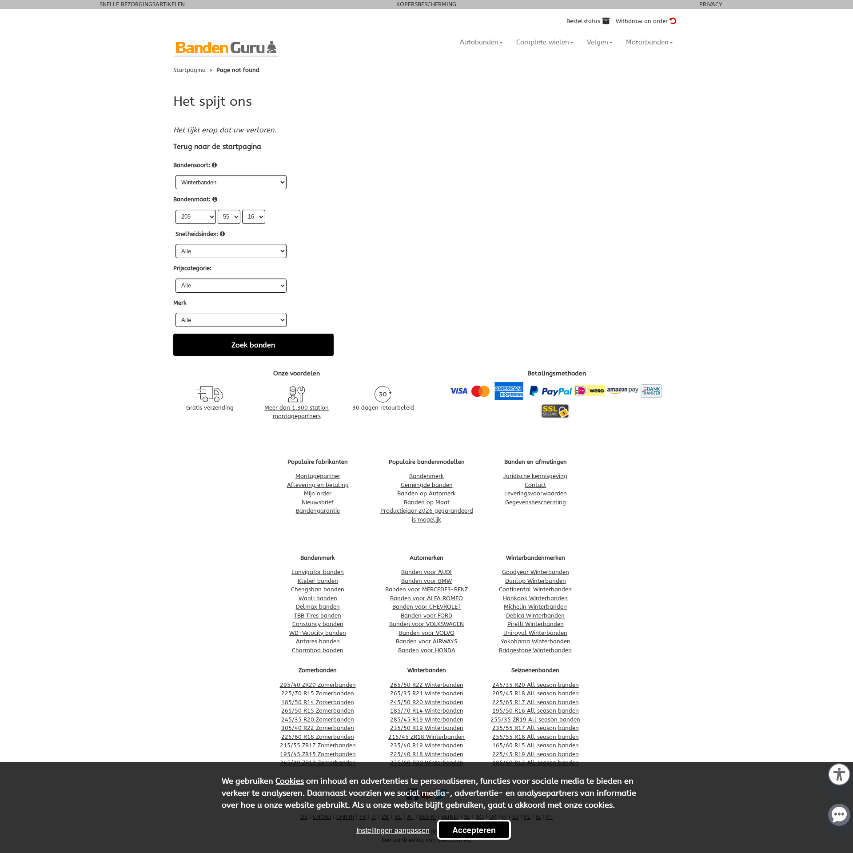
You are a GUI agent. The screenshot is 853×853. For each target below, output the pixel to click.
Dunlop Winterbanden (535, 581)
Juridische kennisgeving (535, 476)
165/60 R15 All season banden (535, 745)
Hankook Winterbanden (535, 598)
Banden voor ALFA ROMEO (426, 598)
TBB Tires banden (317, 615)
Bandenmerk (426, 476)
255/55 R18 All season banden (535, 736)
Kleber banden (318, 581)
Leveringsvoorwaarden (535, 493)
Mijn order (317, 493)
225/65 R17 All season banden (535, 702)
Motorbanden (647, 42)
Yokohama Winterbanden (535, 641)
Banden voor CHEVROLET (426, 606)
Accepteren (474, 830)
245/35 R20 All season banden (535, 685)
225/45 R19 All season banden (535, 754)
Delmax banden (318, 606)
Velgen (597, 42)
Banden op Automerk (426, 493)
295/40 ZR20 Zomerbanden (318, 685)
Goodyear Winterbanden (535, 572)
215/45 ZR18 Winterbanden (426, 736)
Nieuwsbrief (318, 502)
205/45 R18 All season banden (535, 693)
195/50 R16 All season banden (535, 710)
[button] (839, 773)
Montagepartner (317, 476)
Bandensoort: (191, 165)
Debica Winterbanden (535, 615)
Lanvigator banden (317, 572)
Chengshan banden (317, 589)
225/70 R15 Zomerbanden (317, 693)
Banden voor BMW (426, 581)
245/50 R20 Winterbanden (426, 702)
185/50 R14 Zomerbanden (317, 702)
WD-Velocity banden (317, 633)
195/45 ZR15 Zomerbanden (318, 754)
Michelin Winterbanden (535, 606)
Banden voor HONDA (426, 650)
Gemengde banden (427, 485)
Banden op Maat (427, 502)
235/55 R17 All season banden (535, 728)
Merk (180, 302)
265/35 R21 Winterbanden (426, 693)
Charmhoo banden (317, 650)
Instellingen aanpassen (393, 830)
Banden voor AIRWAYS (426, 641)
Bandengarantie (318, 510)
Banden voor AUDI (426, 572)
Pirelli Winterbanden (535, 624)
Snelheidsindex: (196, 234)
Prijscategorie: (192, 268)
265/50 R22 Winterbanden (426, 685)
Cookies (289, 781)
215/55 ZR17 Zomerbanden (318, 745)
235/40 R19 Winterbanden (426, 745)
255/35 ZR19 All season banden (535, 719)
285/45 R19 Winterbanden (426, 719)
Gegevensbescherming (535, 502)
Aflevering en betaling (318, 485)
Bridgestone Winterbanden (535, 650)
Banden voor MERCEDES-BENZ (426, 589)
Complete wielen (542, 42)
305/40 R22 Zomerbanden (317, 728)
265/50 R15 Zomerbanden (317, 710)
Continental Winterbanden (535, 589)
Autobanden (479, 42)
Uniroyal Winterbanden (535, 633)
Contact (535, 485)
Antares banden (318, 641)
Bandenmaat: (192, 199)
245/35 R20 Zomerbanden (317, 719)
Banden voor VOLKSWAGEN (426, 624)
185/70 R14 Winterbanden (426, 710)
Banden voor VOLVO (426, 633)
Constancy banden (317, 624)
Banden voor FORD (426, 615)
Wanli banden (318, 598)
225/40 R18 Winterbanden (426, 754)
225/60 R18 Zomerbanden (317, 736)
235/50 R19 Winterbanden (426, 728)
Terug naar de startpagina (217, 146)
